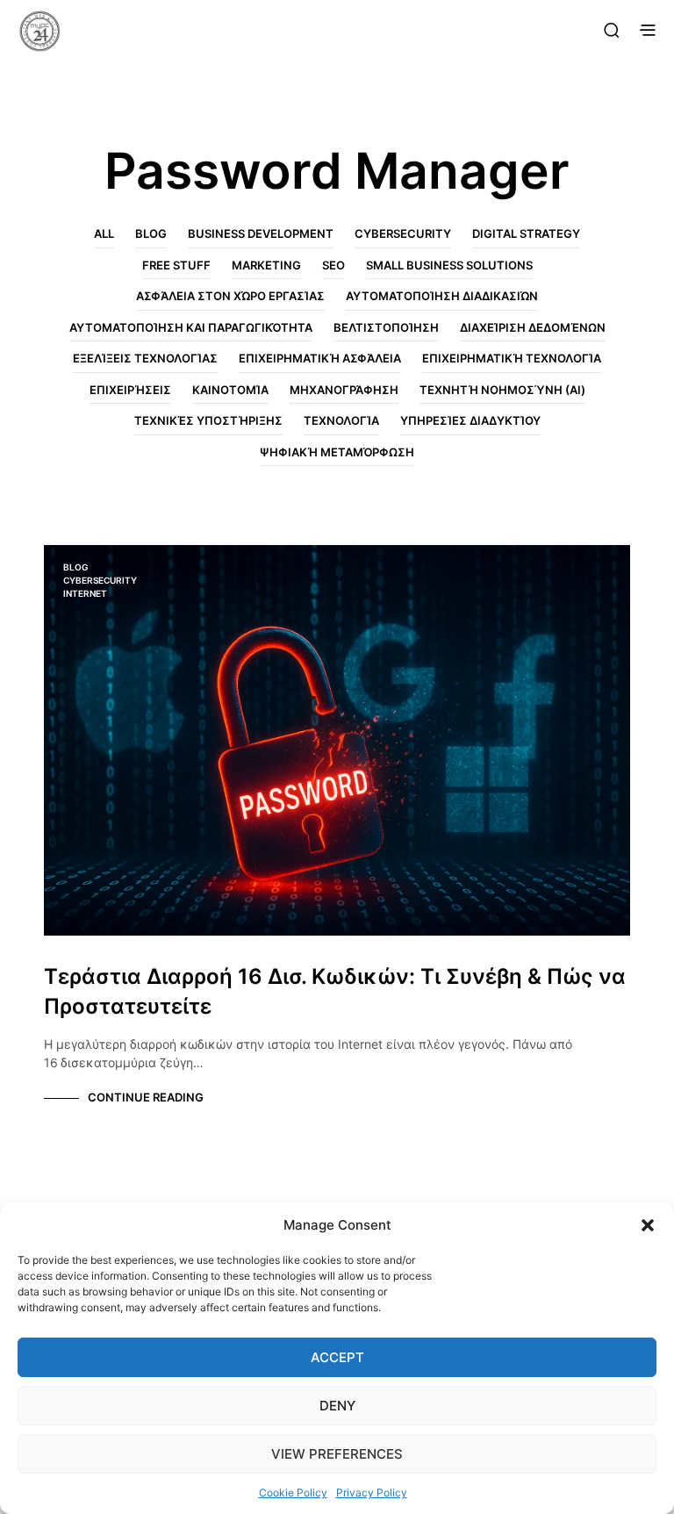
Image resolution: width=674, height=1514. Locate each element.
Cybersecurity (403, 233)
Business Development (260, 233)
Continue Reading (146, 1097)
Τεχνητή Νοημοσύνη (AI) (502, 390)
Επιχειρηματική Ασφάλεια (320, 358)
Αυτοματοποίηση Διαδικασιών (442, 296)
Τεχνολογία (341, 420)
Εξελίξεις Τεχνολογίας (145, 358)
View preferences (337, 1454)
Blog (151, 233)
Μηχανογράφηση (344, 390)
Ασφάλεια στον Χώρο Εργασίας (230, 296)
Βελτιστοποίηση (386, 327)
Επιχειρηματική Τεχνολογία (511, 358)
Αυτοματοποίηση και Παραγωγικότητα (190, 327)
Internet (85, 593)
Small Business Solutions (449, 265)
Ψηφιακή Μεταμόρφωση (337, 452)
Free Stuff (176, 265)
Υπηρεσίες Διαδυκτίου (470, 420)
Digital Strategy (526, 233)
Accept (337, 1357)
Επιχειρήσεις (130, 390)
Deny (337, 1405)
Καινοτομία (230, 390)
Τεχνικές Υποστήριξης (208, 420)
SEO (333, 265)
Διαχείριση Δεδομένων (533, 327)
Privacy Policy (371, 1492)
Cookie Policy (293, 1492)
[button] (647, 1225)
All (104, 233)
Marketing (266, 265)
